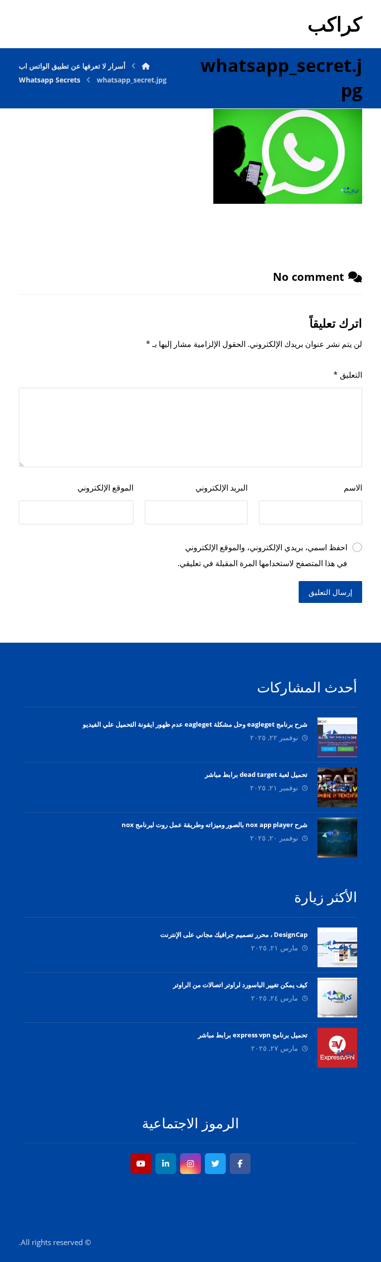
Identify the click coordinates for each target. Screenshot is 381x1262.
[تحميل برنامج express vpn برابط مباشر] (337, 1048)
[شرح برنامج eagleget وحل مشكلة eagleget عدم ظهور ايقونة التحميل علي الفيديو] (337, 737)
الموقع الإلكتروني (105, 487)
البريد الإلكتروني (221, 487)
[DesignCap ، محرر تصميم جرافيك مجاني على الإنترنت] (337, 947)
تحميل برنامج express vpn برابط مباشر (253, 1034)
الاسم (353, 487)
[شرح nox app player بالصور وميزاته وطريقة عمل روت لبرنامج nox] (337, 837)
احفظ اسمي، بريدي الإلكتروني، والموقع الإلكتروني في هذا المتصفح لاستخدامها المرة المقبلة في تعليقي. (262, 555)
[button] (240, 1163)
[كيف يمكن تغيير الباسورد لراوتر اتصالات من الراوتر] (337, 997)
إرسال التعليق (330, 592)
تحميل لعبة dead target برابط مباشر (256, 774)
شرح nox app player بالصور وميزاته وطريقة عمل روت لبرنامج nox (215, 824)
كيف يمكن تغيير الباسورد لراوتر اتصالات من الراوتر (240, 984)
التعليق (347, 374)
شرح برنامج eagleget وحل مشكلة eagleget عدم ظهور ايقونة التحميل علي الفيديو (195, 724)
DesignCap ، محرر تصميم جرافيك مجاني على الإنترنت (234, 934)
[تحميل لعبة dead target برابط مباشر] (337, 787)
